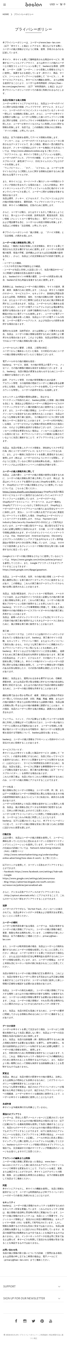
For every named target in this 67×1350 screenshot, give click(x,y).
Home (6, 14)
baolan (14, 1335)
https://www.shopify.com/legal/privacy (23, 491)
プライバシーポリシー (29, 1335)
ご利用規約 (43, 1335)
